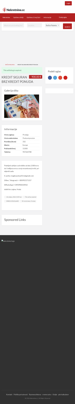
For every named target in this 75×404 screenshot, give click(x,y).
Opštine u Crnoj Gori (33, 17)
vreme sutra (46, 394)
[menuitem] (68, 3)
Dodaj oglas (63, 17)
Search (67, 27)
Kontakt (9, 394)
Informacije (47, 17)
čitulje (55, 394)
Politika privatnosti (21, 394)
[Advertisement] (37, 49)
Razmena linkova (35, 394)
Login (68, 3)
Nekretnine (6, 17)
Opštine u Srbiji (18, 17)
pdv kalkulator (63, 394)
